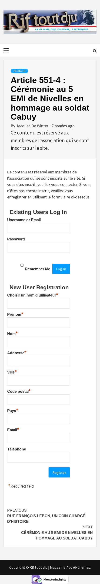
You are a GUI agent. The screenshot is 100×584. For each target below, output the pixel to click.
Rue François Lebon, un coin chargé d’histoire (46, 515)
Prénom (15, 313)
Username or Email (24, 220)
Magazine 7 (59, 567)
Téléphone (16, 449)
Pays (12, 410)
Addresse (17, 352)
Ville (12, 371)
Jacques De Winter (32, 125)
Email (13, 429)
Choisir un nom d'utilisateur (32, 294)
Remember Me (37, 269)
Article (19, 71)
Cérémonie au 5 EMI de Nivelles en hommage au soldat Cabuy (57, 532)
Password (16, 239)
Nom (12, 333)
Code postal (19, 390)
